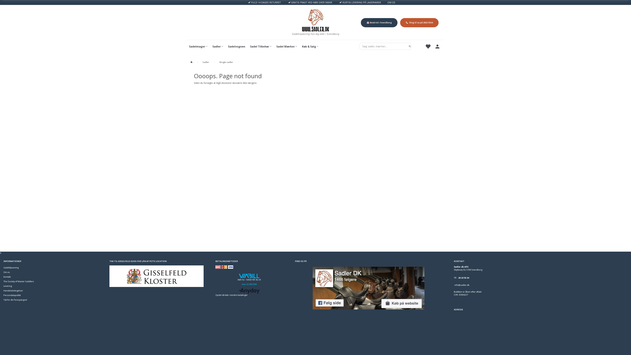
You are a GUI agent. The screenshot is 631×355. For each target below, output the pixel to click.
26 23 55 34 (463, 277)
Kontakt (7, 276)
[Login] (437, 46)
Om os (6, 272)
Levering (7, 286)
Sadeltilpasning (11, 267)
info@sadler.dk (462, 285)
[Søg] (410, 46)
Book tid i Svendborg (381, 22)
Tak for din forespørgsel (15, 299)
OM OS (391, 2)
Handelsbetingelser (13, 290)
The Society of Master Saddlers (18, 281)
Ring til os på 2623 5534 (421, 22)
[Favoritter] (428, 46)
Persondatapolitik (12, 295)
